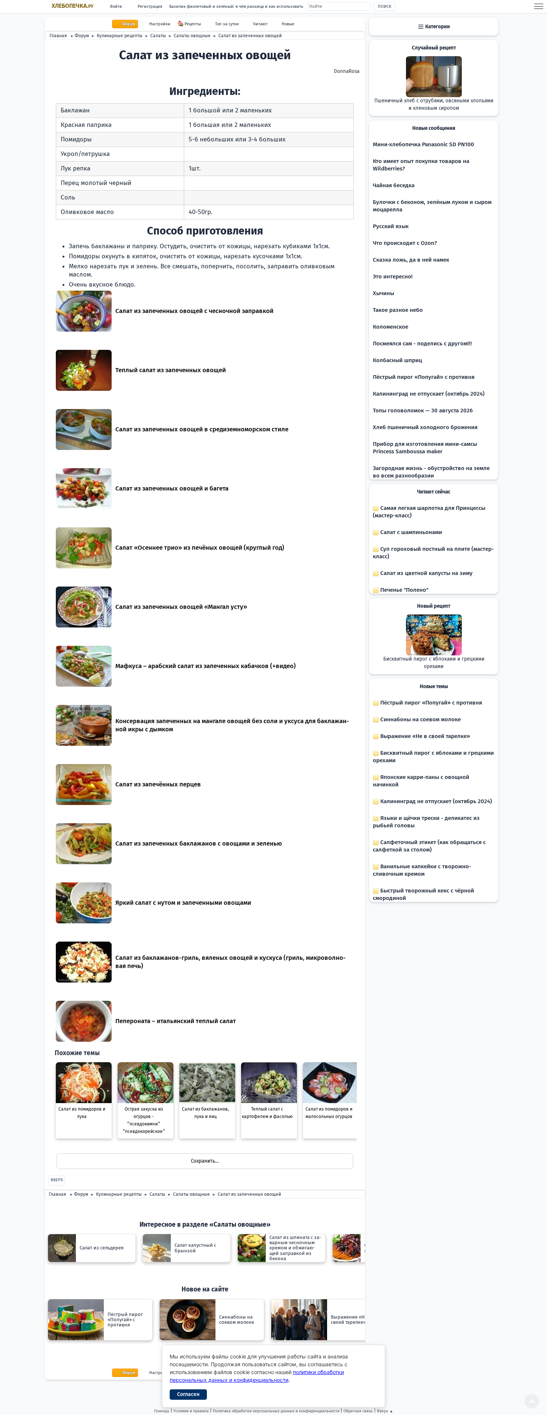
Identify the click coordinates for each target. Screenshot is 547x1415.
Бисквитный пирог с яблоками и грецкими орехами (433, 663)
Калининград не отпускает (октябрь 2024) (428, 393)
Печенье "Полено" (403, 590)
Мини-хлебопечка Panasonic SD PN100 (423, 144)
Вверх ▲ (385, 1411)
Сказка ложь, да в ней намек (411, 259)
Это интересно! (393, 276)
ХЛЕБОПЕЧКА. (72, 6)
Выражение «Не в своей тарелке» (424, 736)
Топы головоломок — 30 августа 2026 (423, 410)
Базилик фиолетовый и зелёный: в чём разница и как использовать (236, 6)
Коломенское (390, 326)
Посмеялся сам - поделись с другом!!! (422, 343)
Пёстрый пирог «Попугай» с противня (423, 377)
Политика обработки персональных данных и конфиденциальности (276, 1411)
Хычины (383, 293)
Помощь (161, 1411)
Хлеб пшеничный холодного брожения (425, 427)
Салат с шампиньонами (410, 532)
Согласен (188, 1394)
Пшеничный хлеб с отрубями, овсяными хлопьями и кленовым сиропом (433, 104)
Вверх (57, 1180)
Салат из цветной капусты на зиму (426, 573)
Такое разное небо (398, 310)
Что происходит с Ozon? (405, 243)
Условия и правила (191, 1411)
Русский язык (391, 226)
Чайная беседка (394, 185)
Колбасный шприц (397, 360)
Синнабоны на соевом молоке (420, 719)
